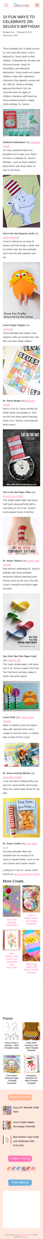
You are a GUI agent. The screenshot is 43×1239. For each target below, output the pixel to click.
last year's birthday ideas (26, 874)
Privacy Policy (24, 1236)
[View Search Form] (37, 5)
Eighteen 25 (13, 660)
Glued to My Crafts (12, 496)
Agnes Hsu (9, 32)
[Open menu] (6, 5)
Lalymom (7, 329)
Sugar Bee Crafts (12, 777)
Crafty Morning (10, 237)
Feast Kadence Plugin (24, 1234)
